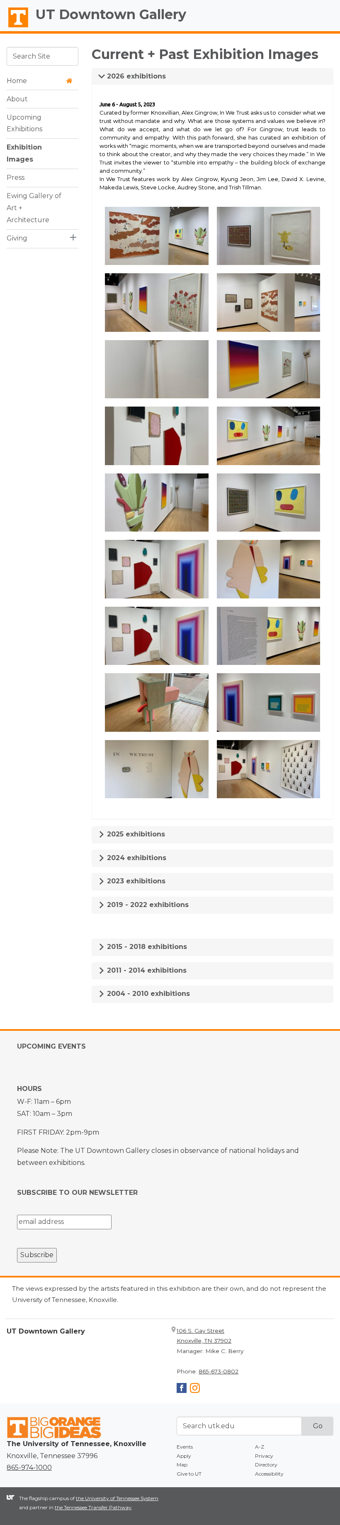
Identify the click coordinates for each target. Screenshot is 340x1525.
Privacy (264, 1456)
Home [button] (17, 81)
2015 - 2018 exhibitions (146, 947)
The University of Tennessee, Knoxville (14, 27)
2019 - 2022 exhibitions (147, 905)
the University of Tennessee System (117, 1498)
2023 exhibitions (135, 881)
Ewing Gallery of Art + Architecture (34, 208)
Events (185, 1447)
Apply (184, 1456)
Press (15, 177)
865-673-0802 (218, 1371)
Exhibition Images (24, 153)
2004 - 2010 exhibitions (147, 994)
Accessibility (269, 1474)
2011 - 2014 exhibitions (146, 970)
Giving (17, 238)
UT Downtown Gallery (111, 14)
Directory (266, 1464)
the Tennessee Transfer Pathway (93, 1507)
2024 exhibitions (135, 858)
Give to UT (189, 1474)
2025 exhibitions (135, 834)
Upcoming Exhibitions (24, 123)
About (17, 99)
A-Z (259, 1447)
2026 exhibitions (135, 76)
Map (182, 1464)
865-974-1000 (29, 1467)
